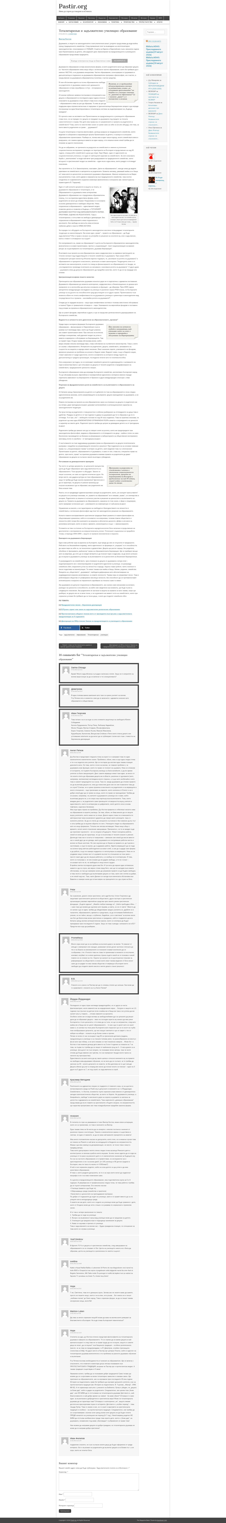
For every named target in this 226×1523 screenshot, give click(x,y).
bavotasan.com (162, 1520)
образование (81, 635)
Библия (61, 22)
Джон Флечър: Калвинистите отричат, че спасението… (155, 119)
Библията (61, 18)
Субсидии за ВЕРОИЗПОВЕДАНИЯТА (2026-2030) (156, 86)
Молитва (134, 18)
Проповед (91, 18)
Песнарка (124, 18)
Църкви (152, 18)
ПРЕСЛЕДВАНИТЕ (154, 41)
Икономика (102, 22)
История (144, 18)
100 (160, 18)
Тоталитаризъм (93, 635)
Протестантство (145, 22)
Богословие (74, 22)
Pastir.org (73, 6)
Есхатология (88, 22)
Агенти (159, 22)
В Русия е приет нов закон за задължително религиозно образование (90, 609)
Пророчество (129, 22)
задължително (69, 635)
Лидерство (102, 18)
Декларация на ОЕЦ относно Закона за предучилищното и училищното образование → (120, 646)
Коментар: (63, 1472)
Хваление (81, 18)
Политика (115, 22)
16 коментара (72, 34)
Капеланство (113, 18)
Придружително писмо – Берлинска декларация (81, 605)
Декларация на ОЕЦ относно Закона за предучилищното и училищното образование (96, 621)
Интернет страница (66, 1506)
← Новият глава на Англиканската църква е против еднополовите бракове (76, 646)
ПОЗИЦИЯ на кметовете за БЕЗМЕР (153, 97)
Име (61, 1494)
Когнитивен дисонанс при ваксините (153, 108)
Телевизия (71, 18)
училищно (104, 635)
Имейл (62, 1500)
